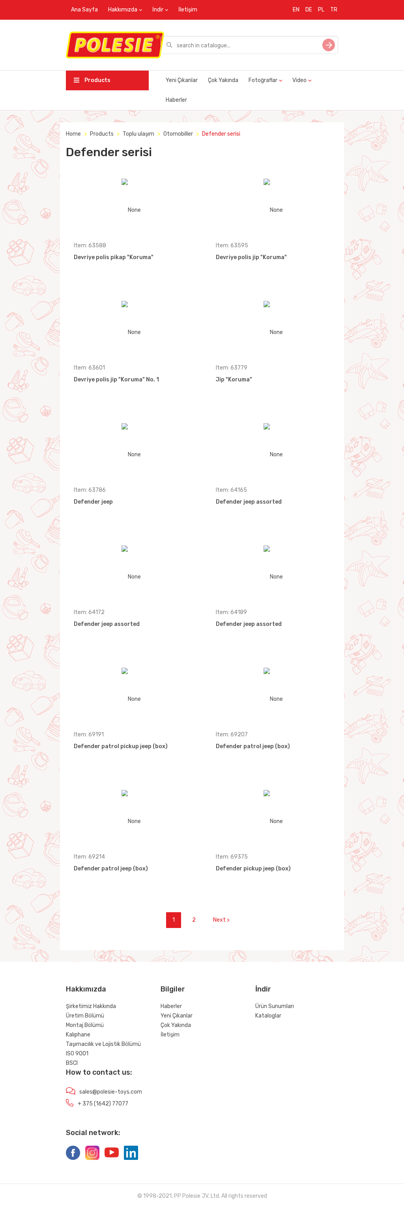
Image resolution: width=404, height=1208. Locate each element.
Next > (221, 920)
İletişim (187, 9)
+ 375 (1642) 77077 (103, 1103)
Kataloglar (268, 1015)
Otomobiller (178, 134)
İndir (157, 9)
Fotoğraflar (263, 80)
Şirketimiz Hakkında (91, 1006)
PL (321, 9)
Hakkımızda (122, 9)
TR (333, 9)
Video (299, 80)
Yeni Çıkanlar (182, 80)
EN (296, 9)
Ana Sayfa (84, 9)
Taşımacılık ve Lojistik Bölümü (103, 1044)
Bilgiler (173, 989)
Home (73, 134)
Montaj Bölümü (85, 1025)
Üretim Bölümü (85, 1015)
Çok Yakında (223, 80)
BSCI (72, 1063)
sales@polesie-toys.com (110, 1092)
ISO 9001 (77, 1053)
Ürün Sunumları (274, 1006)
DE (308, 9)
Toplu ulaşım (138, 134)
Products (96, 80)
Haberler (176, 100)
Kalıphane (78, 1034)
